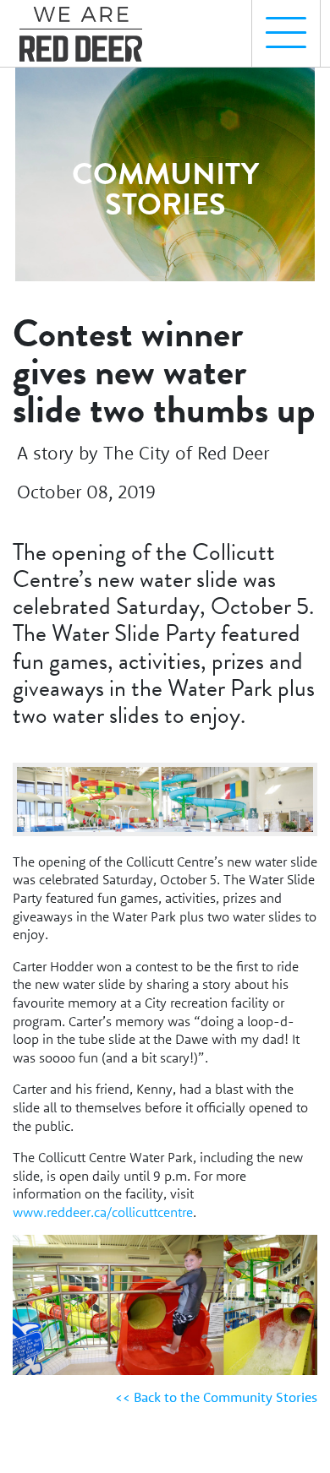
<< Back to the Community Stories (216, 1397)
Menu (286, 34)
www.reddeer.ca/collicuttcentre (103, 1212)
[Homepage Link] (87, 26)
